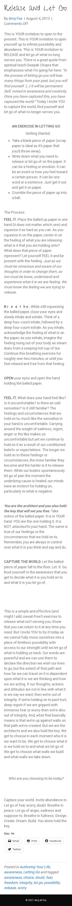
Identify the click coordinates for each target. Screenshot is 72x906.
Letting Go (31, 872)
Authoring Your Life (35, 867)
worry (21, 888)
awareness (13, 872)
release (10, 888)
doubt (39, 877)
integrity (25, 882)
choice (28, 877)
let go (38, 882)
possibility (52, 882)
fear (49, 877)
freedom (11, 882)
